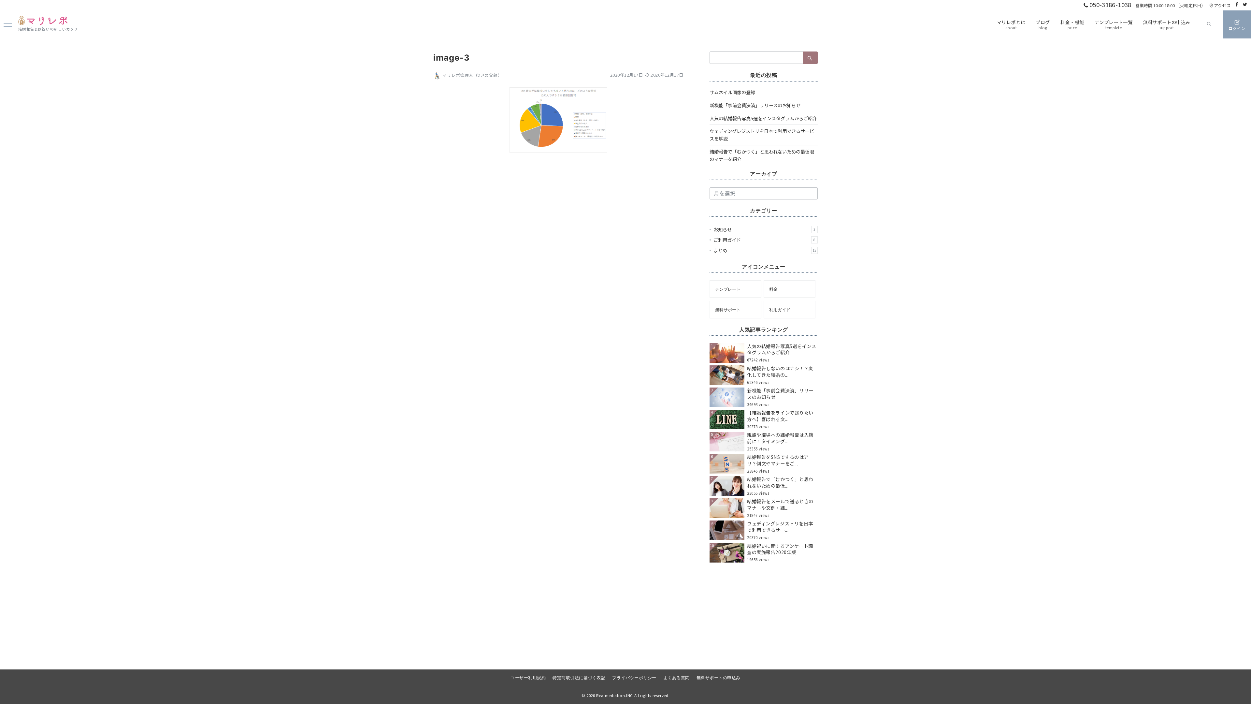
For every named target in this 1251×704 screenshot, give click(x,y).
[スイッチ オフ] (1209, 24)
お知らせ (764, 229)
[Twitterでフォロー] (1245, 4)
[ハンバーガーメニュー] (8, 24)
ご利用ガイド (764, 240)
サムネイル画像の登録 (732, 92)
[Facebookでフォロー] (1237, 4)
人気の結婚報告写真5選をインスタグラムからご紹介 (763, 118)
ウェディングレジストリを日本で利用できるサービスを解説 (762, 135)
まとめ (764, 250)
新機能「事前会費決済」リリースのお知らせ (755, 105)
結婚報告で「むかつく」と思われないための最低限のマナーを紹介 (762, 155)
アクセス (1222, 5)
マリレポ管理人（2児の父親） (472, 75)
